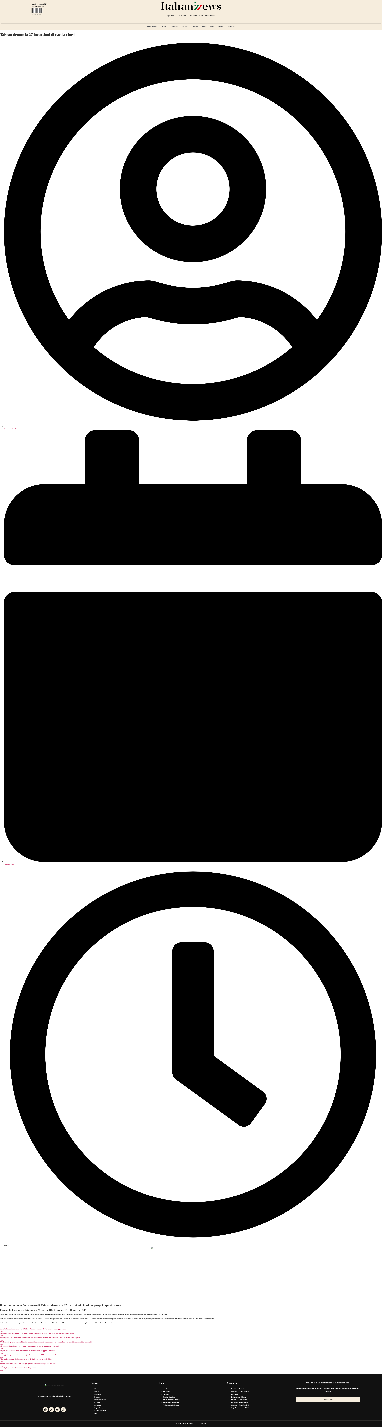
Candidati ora (328, 1400)
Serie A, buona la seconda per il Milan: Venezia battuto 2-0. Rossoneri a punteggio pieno (33, 1329)
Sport (212, 26)
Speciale (196, 26)
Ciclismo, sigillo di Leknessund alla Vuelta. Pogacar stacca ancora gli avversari (29, 1346)
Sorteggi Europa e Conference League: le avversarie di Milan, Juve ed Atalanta (29, 1355)
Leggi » (2, 1331)
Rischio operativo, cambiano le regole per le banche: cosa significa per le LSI (28, 1363)
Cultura (220, 26)
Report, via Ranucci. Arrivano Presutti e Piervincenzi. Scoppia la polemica (28, 1351)
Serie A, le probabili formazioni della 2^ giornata (18, 1368)
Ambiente (231, 26)
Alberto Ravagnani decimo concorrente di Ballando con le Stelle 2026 (26, 1359)
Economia (174, 26)
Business (184, 26)
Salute (204, 26)
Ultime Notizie (152, 26)
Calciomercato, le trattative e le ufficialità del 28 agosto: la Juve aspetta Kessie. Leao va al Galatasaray (38, 1333)
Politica (163, 26)
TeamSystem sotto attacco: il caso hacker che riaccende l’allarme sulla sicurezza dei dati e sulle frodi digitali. (40, 1338)
